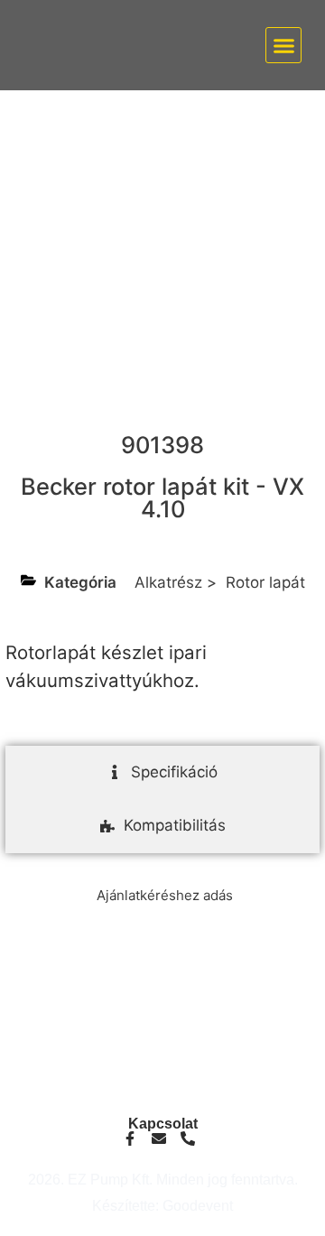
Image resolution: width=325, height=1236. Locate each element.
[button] (283, 45)
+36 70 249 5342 (162, 1037)
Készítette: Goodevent (162, 1205)
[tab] (162, 773)
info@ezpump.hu (163, 1023)
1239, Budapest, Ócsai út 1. (163, 1088)
